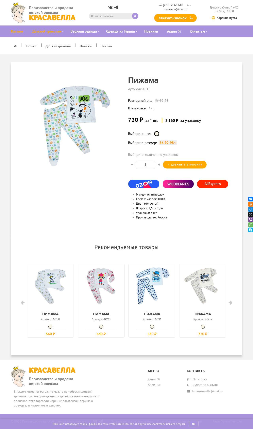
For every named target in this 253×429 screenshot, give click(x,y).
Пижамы (86, 46)
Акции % (154, 379)
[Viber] (250, 219)
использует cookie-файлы (81, 424)
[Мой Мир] (250, 209)
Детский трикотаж (58, 46)
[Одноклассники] (250, 204)
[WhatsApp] (250, 224)
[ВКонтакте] (250, 199)
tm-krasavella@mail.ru (177, 7)
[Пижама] (50, 287)
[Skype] (250, 230)
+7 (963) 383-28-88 (171, 5)
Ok (193, 424)
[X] (250, 214)
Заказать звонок (173, 18)
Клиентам (154, 385)
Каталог (31, 46)
